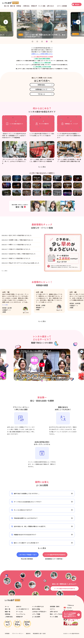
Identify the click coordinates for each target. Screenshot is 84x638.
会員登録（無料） (55, 606)
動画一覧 (7, 612)
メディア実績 (36, 614)
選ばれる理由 (36, 609)
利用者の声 (19, 617)
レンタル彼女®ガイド (22, 609)
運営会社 (28, 633)
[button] (78, 22)
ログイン (52, 609)
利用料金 (7, 614)
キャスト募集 (54, 617)
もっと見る (5, 305)
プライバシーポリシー (17, 633)
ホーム (7, 606)
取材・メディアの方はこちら (58, 614)
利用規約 (7, 633)
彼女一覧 (7, 609)
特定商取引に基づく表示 (39, 633)
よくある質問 (36, 617)
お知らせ (18, 606)
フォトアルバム (20, 614)
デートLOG (19, 612)
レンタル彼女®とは (38, 606)
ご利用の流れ (9, 617)
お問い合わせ (54, 612)
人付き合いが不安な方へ (39, 612)
